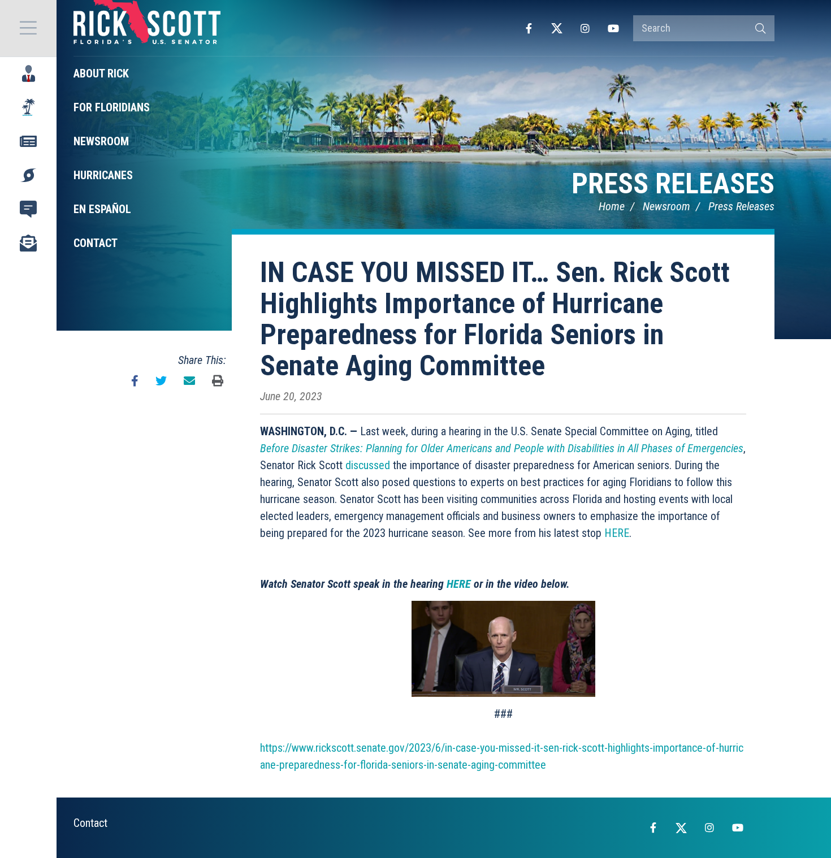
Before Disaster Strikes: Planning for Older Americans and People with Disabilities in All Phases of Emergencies (501, 448)
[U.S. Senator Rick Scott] (147, 28)
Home (612, 206)
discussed (367, 465)
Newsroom (666, 206)
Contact (90, 823)
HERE (616, 533)
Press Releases (673, 183)
